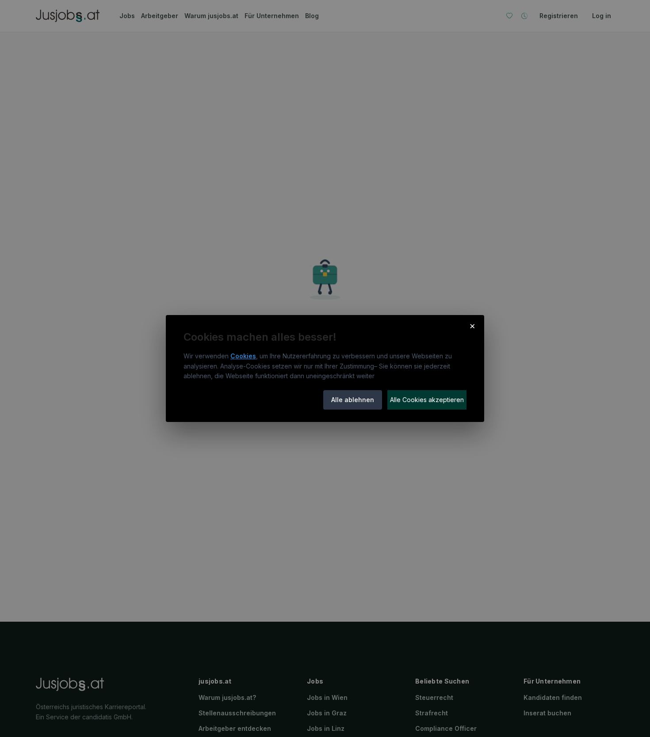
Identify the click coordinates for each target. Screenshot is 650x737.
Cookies (243, 356)
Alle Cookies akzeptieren (427, 399)
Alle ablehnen (352, 399)
